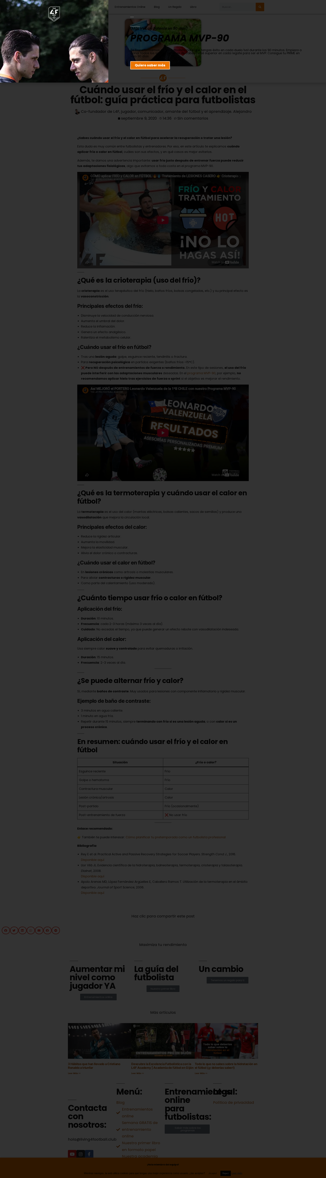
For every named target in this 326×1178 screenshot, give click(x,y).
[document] (163, 589)
